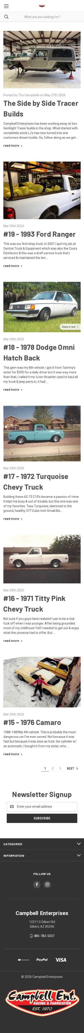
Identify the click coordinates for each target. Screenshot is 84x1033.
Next (71, 768)
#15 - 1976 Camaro (32, 722)
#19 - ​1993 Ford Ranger (39, 234)
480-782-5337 (44, 936)
